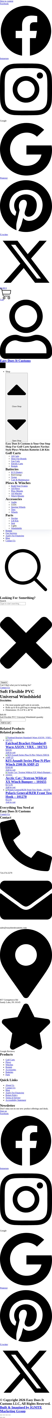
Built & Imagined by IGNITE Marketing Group (21, 1409)
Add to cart (5, 723)
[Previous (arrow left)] (1, 1417)
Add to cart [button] (10, 752)
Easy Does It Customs (15, 360)
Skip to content (6, 1)
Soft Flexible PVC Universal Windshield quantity (21, 717)
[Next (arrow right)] (4, 1417)
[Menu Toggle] (3, 365)
